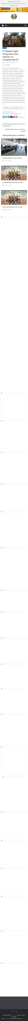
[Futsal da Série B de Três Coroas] (14, 166)
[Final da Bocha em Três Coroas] (14, 139)
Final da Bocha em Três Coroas (12, 158)
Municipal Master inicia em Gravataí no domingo (15, 130)
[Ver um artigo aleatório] (25, 25)
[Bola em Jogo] (14, 8)
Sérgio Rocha (15, 62)
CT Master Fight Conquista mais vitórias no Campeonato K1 (14, 125)
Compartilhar (21, 117)
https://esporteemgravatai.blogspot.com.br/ (12, 113)
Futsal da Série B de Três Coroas (12, 182)
